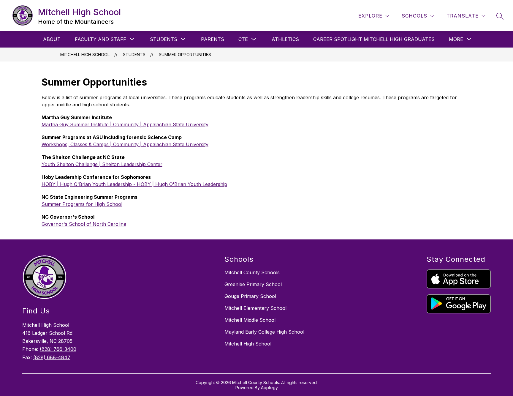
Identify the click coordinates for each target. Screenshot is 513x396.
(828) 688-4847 (51, 357)
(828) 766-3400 (58, 349)
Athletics (285, 39)
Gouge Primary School (250, 296)
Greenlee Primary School (253, 284)
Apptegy (269, 387)
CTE (243, 39)
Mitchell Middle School (250, 320)
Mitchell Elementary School (255, 308)
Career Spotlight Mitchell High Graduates (374, 39)
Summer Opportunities (185, 54)
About (52, 39)
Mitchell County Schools (252, 272)
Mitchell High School (85, 54)
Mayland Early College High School (264, 332)
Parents (212, 39)
